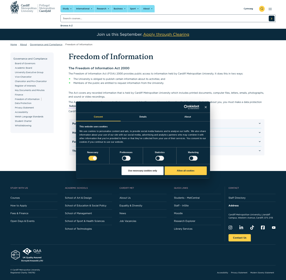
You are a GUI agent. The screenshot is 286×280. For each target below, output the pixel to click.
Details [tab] (143, 116)
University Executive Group (29, 72)
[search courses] (271, 18)
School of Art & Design (78, 197)
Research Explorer (184, 221)
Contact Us (239, 237)
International (83, 8)
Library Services (183, 228)
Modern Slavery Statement (262, 272)
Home (13, 44)
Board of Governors (25, 63)
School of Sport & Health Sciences (85, 221)
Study (66, 8)
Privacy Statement (24, 107)
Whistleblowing (23, 125)
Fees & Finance (19, 213)
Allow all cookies (185, 170)
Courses (15, 197)
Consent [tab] (98, 116)
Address (234, 205)
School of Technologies (78, 228)
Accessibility (21, 112)
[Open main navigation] (269, 9)
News (122, 213)
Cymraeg (248, 8)
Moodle (178, 213)
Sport (133, 8)
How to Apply (18, 205)
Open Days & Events (22, 221)
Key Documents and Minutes (30, 90)
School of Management (78, 213)
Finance (19, 94)
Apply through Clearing (166, 34)
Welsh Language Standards (29, 116)
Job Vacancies (127, 221)
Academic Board (23, 67)
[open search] (262, 9)
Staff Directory (237, 197)
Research (101, 8)
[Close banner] (206, 107)
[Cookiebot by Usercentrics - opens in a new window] (186, 107)
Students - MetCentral (187, 197)
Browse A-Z (66, 25)
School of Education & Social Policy (85, 205)
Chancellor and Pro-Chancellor (31, 81)
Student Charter (23, 121)
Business (118, 8)
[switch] (126, 158)
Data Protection (23, 103)
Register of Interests (25, 85)
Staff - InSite (181, 205)
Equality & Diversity (130, 205)
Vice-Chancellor (23, 76)
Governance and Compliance (46, 44)
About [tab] (187, 116)
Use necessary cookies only (142, 170)
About (146, 8)
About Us (125, 197)
